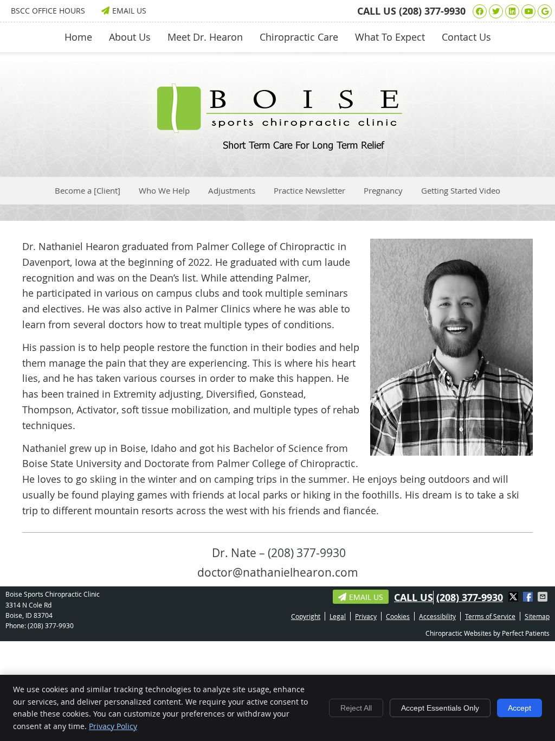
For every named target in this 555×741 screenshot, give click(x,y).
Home (78, 36)
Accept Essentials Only (440, 708)
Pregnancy (383, 190)
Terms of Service (490, 616)
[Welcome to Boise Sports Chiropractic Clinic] (277, 147)
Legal (338, 616)
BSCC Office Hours (48, 10)
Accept (519, 708)
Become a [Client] (87, 190)
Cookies (398, 616)
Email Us (129, 10)
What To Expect (390, 36)
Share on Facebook (529, 597)
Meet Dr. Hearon (205, 36)
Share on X (514, 597)
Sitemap (537, 616)
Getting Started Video (460, 190)
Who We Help (164, 190)
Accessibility (437, 616)
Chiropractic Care (299, 36)
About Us (130, 36)
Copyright (305, 616)
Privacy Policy (113, 726)
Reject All (356, 708)
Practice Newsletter (309, 190)
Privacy (366, 616)
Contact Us (466, 36)
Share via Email (544, 597)
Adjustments (231, 190)
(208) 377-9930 (432, 11)
